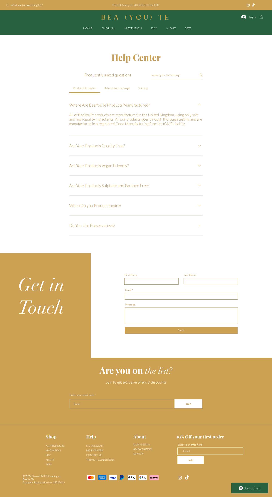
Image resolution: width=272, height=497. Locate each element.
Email (128, 289)
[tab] (84, 88)
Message (130, 304)
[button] (261, 17)
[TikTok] (253, 5)
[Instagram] (248, 5)
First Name (131, 275)
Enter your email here (82, 395)
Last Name (190, 275)
